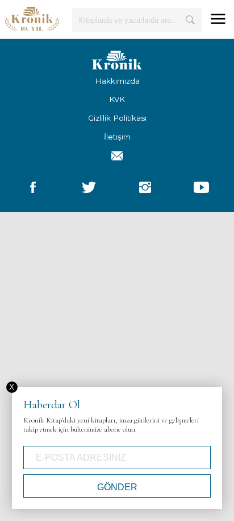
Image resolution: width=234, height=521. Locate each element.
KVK (117, 99)
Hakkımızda (117, 80)
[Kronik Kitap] (32, 18)
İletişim (117, 136)
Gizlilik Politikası (117, 117)
